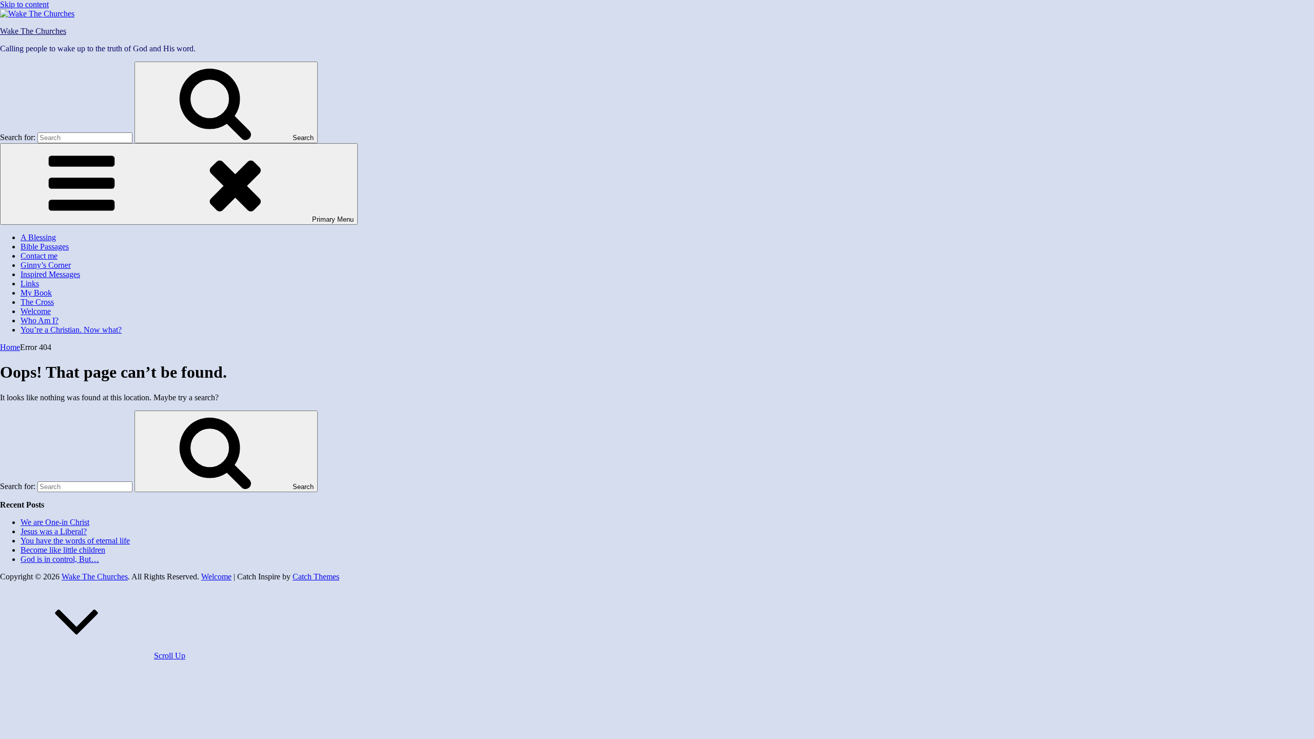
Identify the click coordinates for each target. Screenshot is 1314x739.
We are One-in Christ (55, 522)
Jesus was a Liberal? (54, 531)
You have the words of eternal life (75, 540)
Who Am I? (40, 320)
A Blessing (38, 237)
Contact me (39, 255)
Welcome (36, 311)
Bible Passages (45, 246)
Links (30, 283)
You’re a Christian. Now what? (71, 329)
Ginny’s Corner (46, 265)
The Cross (37, 302)
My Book (36, 292)
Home (10, 347)
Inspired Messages (50, 274)
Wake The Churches (33, 31)
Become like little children (63, 550)
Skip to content (24, 4)
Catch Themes (316, 576)
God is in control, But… (60, 559)
